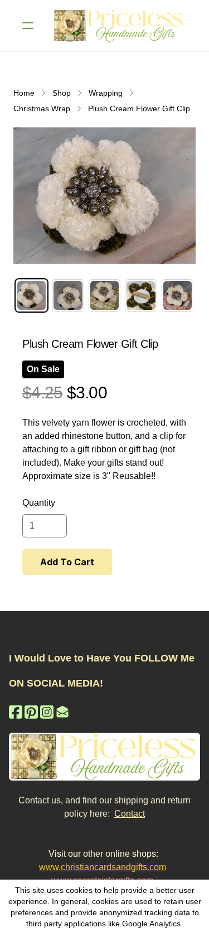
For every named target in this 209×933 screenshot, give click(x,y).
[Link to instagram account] (47, 711)
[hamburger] (27, 25)
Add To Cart (67, 561)
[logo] (119, 25)
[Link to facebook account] (15, 711)
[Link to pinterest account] (31, 711)
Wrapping (106, 92)
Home (24, 92)
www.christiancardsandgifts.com (102, 867)
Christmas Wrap (41, 108)
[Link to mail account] (62, 711)
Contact (129, 813)
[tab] (31, 295)
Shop (61, 92)
